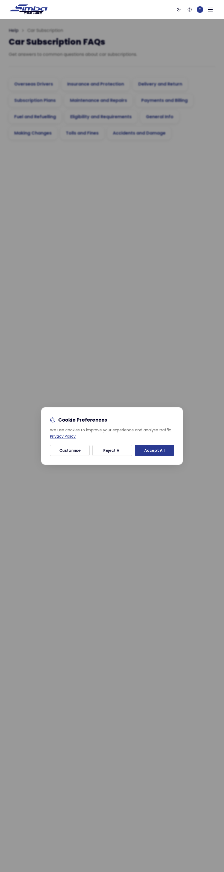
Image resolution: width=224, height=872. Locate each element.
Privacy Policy (63, 436)
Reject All (112, 450)
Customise (70, 450)
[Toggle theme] (179, 9)
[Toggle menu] (210, 9)
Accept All (154, 450)
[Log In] (200, 9)
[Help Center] (189, 9)
